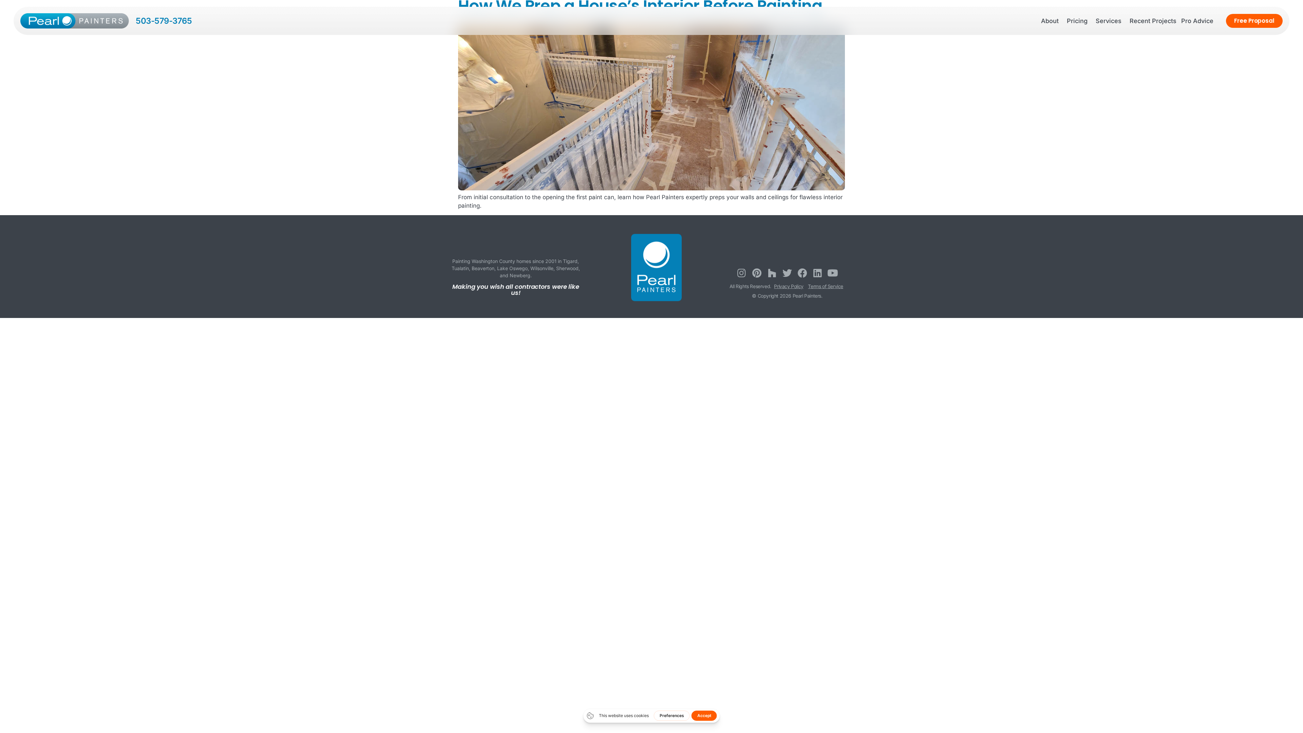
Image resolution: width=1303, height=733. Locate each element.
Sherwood (567, 268)
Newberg (520, 275)
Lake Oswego (512, 268)
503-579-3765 (164, 21)
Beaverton (483, 268)
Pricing (1077, 20)
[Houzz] (772, 273)
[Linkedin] (817, 273)
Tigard (570, 261)
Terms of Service (825, 286)
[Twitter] (787, 273)
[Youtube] (833, 273)
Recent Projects (1153, 20)
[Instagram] (741, 273)
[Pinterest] (756, 273)
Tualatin (460, 268)
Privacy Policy (788, 286)
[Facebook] (802, 273)
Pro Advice (1197, 20)
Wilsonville (541, 268)
